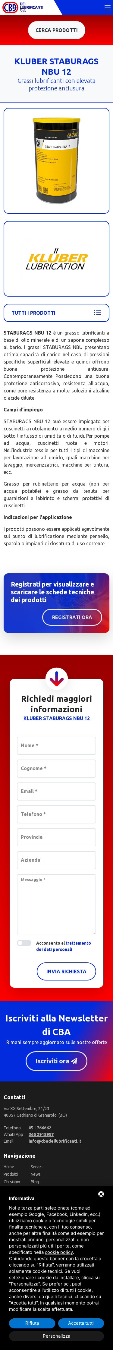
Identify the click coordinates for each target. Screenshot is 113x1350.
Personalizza (56, 1336)
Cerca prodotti (57, 30)
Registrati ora (72, 617)
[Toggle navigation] (108, 8)
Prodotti (10, 1174)
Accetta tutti (81, 1323)
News (36, 1174)
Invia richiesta (66, 971)
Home (9, 1166)
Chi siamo (12, 1181)
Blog (35, 1181)
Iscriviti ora (53, 1061)
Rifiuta (32, 1323)
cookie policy (59, 1252)
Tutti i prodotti (33, 313)
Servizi (36, 1166)
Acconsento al (63, 946)
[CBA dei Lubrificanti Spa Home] (22, 7)
